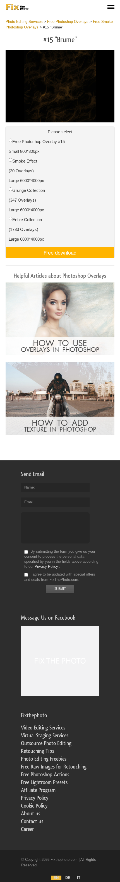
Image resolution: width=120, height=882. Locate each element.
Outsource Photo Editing (46, 743)
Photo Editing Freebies (43, 759)
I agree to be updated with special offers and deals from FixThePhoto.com (59, 577)
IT (78, 878)
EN (56, 878)
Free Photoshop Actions (45, 774)
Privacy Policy (46, 566)
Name (29, 487)
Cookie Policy (34, 806)
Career (27, 829)
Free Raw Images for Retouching (54, 767)
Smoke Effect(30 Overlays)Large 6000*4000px (26, 171)
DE (67, 878)
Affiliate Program (38, 790)
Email (28, 502)
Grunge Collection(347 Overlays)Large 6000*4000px (27, 200)
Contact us (32, 821)
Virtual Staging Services (44, 735)
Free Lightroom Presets (44, 782)
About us (30, 813)
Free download (60, 252)
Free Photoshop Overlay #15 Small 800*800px (37, 146)
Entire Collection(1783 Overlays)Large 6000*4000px (26, 229)
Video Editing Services (43, 728)
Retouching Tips (37, 751)
